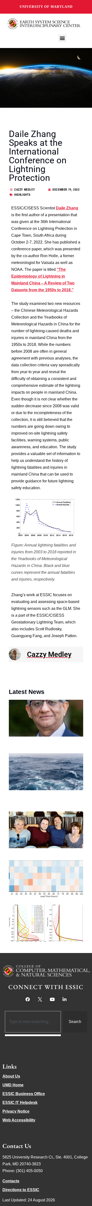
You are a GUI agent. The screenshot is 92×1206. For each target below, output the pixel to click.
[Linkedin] (64, 999)
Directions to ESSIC (20, 1190)
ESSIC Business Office (23, 1094)
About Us (11, 1076)
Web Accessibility (18, 1120)
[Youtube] (52, 999)
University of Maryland (46, 7)
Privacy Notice (15, 1111)
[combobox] (33, 1021)
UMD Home (13, 1085)
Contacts (10, 1181)
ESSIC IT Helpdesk (20, 1102)
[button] (62, 38)
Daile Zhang (67, 208)
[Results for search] (33, 1035)
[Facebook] (27, 999)
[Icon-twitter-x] (40, 999)
